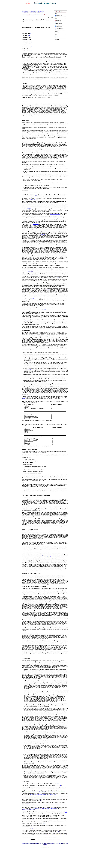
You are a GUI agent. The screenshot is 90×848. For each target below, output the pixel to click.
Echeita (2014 (27, 320)
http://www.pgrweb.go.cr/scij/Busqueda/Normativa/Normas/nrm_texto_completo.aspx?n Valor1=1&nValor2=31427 (42, 791)
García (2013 (57, 277)
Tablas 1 (23, 398)
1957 (36, 195)
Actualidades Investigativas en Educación (33, 11)
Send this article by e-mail (60, 29)
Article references (59, 23)
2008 (42, 555)
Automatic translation (59, 28)
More (57, 36)
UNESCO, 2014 (49, 556)
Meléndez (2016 (43, 309)
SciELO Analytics (59, 15)
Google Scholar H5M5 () (61, 16)
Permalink (57, 39)
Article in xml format (59, 21)
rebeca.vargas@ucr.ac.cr (45, 847)
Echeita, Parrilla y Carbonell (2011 (55, 214)
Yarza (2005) (29, 208)
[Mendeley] (55, 36)
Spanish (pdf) (58, 20)
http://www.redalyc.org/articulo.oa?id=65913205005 (54, 834)
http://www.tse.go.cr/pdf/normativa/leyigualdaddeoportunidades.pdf (41, 794)
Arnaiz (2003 (32, 298)
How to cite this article (60, 25)
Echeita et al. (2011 (36, 224)
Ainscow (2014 (32, 293)
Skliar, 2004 (43, 234)
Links (58, 783)
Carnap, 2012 (29, 369)
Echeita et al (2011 (30, 271)
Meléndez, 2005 (32, 199)
